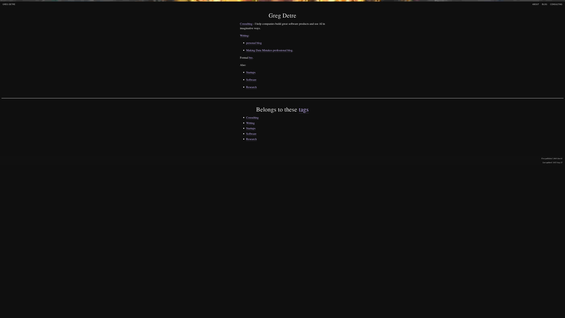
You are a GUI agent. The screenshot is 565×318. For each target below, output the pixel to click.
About (535, 4)
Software (251, 79)
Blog (544, 4)
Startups (250, 72)
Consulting (556, 4)
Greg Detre (9, 4)
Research (251, 87)
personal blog (254, 43)
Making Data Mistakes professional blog (269, 50)
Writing (244, 35)
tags (304, 109)
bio (251, 57)
